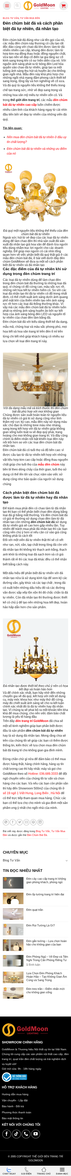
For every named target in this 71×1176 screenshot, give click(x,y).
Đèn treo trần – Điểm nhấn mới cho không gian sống (45, 990)
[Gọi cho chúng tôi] (26, 1134)
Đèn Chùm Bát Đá (37, 835)
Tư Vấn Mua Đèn (30, 18)
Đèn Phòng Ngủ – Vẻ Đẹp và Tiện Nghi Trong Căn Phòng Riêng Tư (47, 958)
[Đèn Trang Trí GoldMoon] (39, 5)
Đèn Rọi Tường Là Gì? (40, 925)
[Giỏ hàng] (63, 6)
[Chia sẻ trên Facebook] (13, 822)
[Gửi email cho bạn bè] (26, 822)
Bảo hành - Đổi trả (13, 1106)
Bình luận (33, 964)
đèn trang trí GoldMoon (31, 721)
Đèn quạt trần (34, 909)
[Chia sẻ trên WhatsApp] (6, 822)
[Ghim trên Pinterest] (33, 822)
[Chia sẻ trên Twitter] (19, 822)
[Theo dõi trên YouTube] (35, 1134)
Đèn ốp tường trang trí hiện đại (45, 894)
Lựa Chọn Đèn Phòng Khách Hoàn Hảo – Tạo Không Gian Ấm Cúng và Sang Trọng (46, 977)
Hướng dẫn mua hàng (15, 1094)
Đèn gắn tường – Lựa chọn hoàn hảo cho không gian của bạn (46, 942)
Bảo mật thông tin (12, 1118)
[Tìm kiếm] (17, 6)
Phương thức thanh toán (16, 1112)
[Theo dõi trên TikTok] (16, 1134)
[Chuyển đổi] (66, 860)
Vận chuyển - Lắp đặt (15, 1100)
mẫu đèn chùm (48, 464)
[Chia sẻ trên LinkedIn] (40, 822)
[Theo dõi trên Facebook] (6, 1134)
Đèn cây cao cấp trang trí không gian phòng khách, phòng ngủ (46, 880)
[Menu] (7, 5)
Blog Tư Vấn (11, 18)
